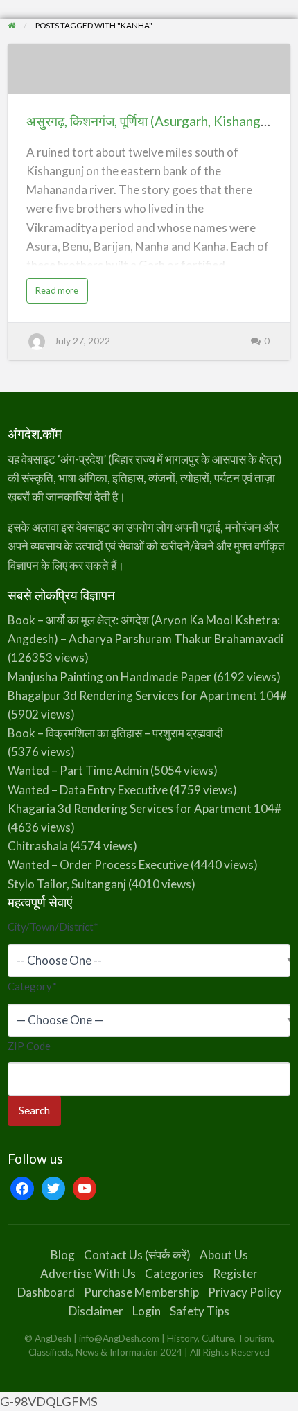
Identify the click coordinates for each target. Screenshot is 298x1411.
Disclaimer (96, 1311)
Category (32, 986)
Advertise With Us (88, 1273)
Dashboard (46, 1292)
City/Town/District (53, 926)
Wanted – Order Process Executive (98, 864)
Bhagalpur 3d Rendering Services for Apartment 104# (147, 695)
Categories (174, 1273)
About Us (224, 1254)
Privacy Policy (244, 1292)
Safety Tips (199, 1311)
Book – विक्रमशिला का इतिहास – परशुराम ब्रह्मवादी (115, 733)
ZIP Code (29, 1046)
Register (235, 1273)
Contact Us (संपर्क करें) (137, 1254)
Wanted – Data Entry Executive (88, 789)
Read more (61, 293)
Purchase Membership (141, 1292)
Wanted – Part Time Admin (78, 770)
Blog (63, 1254)
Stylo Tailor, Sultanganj (67, 884)
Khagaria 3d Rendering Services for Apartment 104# (144, 808)
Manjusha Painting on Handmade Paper (109, 676)
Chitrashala (38, 846)
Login (146, 1311)
